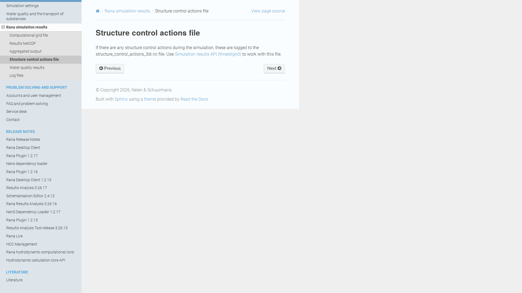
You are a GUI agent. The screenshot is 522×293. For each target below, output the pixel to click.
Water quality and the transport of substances (35, 16)
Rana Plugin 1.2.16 (22, 172)
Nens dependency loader (27, 163)
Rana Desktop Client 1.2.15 (28, 180)
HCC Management (21, 244)
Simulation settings (22, 6)
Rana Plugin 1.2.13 (22, 220)
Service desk (16, 111)
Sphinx (121, 99)
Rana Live (14, 236)
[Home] (98, 11)
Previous (112, 68)
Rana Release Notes (23, 139)
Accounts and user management (33, 95)
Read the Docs (194, 99)
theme (150, 99)
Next (272, 68)
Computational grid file (29, 35)
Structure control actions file (34, 59)
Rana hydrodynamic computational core (40, 252)
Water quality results (27, 67)
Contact (13, 119)
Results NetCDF (23, 43)
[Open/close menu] (3, 27)
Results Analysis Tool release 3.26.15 (37, 228)
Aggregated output (26, 51)
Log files (16, 75)
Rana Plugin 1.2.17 (22, 156)
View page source (268, 11)
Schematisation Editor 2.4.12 (30, 196)
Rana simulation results (26, 27)
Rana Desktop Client (23, 147)
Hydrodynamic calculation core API (35, 260)
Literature (14, 280)
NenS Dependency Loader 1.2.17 (33, 212)
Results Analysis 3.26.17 (26, 188)
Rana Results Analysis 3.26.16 (31, 204)
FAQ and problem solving (27, 103)
